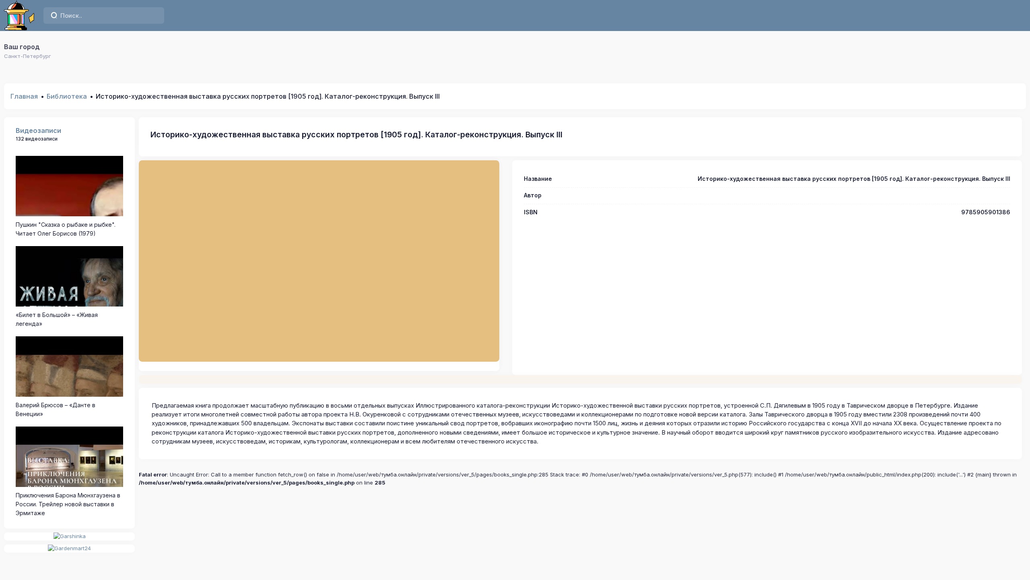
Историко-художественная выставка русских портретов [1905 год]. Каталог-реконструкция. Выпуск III (356, 134)
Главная (24, 96)
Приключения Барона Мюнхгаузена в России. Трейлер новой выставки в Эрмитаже (68, 504)
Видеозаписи (38, 130)
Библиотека (67, 96)
